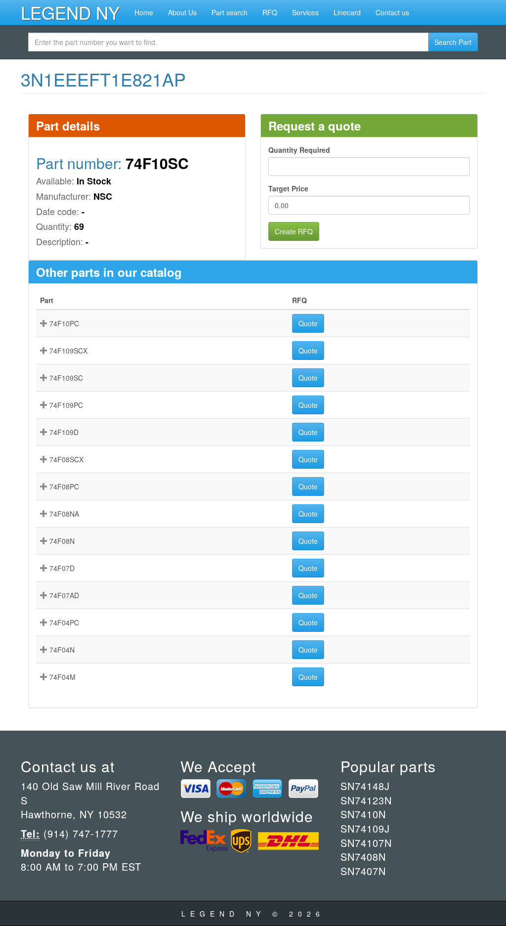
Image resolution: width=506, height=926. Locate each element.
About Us (182, 12)
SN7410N (363, 814)
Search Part (452, 42)
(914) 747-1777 (79, 833)
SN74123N (366, 800)
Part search (229, 12)
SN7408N (363, 856)
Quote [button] (308, 323)
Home (143, 12)
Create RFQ (294, 231)
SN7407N (363, 871)
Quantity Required (299, 150)
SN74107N (366, 843)
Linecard (347, 12)
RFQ (269, 12)
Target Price (288, 188)
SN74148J (365, 786)
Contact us (392, 12)
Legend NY (70, 12)
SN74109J (365, 828)
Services (305, 12)
